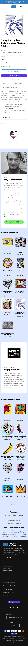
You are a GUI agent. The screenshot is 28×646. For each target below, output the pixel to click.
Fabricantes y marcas (8, 592)
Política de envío (19, 640)
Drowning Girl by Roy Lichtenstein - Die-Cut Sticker (20, 251)
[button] (3, 6)
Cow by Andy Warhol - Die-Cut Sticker (7, 417)
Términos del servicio (10, 640)
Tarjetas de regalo (8, 589)
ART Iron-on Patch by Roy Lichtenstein (7, 250)
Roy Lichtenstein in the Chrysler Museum (13, 222)
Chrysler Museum (7, 579)
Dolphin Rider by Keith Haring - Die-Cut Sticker (7, 497)
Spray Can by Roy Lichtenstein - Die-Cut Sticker (20, 313)
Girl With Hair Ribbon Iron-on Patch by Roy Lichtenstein (7, 272)
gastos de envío (6, 52)
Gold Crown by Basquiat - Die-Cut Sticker (20, 497)
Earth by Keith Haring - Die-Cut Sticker (20, 417)
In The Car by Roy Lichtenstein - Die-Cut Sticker (20, 292)
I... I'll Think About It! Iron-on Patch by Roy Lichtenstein (7, 292)
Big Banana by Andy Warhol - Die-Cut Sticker (7, 457)
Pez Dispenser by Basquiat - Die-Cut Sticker (20, 437)
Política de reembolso (10, 638)
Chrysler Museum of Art (12, 636)
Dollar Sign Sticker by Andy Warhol (20, 476)
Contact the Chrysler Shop (10, 585)
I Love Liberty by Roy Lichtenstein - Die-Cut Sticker (20, 272)
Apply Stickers (4, 48)
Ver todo (14, 504)
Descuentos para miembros (10, 582)
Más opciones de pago (14, 79)
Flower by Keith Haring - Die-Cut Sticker (20, 457)
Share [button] (4, 123)
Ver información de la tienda (10, 87)
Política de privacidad (21, 638)
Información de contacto (15, 642)
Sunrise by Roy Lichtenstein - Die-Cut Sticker (7, 334)
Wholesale (5, 596)
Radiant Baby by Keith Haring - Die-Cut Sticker (7, 437)
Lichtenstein (7, 312)
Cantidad (3, 59)
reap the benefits (19, 532)
